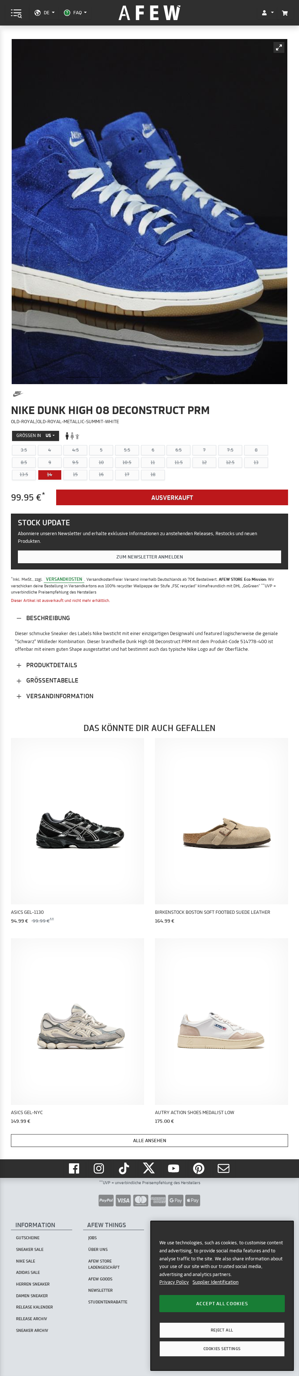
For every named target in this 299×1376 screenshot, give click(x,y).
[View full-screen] (278, 47)
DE (46, 12)
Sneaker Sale (29, 1249)
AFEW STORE (149, 12)
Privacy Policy (174, 1282)
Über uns (98, 1249)
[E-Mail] (224, 1168)
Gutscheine (27, 1237)
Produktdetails (51, 665)
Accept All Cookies (222, 1303)
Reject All (222, 1330)
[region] (222, 1296)
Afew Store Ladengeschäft (104, 1264)
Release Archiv (31, 1318)
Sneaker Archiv (32, 1330)
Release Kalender (34, 1307)
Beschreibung (47, 618)
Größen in (33, 435)
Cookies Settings (222, 1348)
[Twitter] (149, 1168)
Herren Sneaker (33, 1284)
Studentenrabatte (107, 1302)
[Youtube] (175, 1168)
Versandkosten (64, 579)
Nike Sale (25, 1261)
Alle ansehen (149, 1140)
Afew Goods (100, 1279)
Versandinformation (59, 696)
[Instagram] (100, 1168)
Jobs (92, 1237)
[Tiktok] (125, 1168)
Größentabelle (51, 680)
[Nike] (18, 394)
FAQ (77, 12)
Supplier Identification (215, 1282)
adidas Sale (28, 1272)
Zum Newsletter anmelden (149, 557)
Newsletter (100, 1290)
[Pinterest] (199, 1168)
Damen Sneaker (32, 1295)
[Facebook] (75, 1168)
